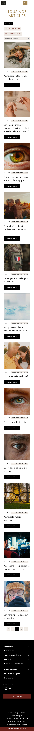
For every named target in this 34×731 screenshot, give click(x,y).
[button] (8, 629)
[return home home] (3, 3)
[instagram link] (5, 688)
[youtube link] (10, 688)
